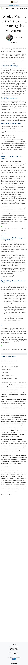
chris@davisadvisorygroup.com (14, 657)
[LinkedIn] (15, 659)
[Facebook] (13, 659)
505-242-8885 (15, 647)
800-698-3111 (16, 648)
